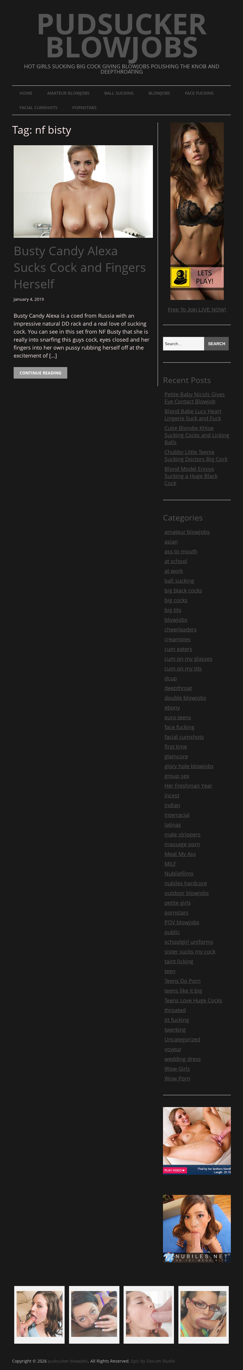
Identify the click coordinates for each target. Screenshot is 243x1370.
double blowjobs (185, 697)
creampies (177, 639)
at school (175, 561)
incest (171, 795)
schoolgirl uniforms (188, 941)
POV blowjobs (181, 922)
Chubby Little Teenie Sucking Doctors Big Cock (196, 455)
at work (173, 570)
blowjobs (159, 93)
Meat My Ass (180, 853)
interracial (177, 814)
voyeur (172, 1049)
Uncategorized (182, 1039)
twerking (175, 1029)
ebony (172, 707)
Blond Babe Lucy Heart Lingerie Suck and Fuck (192, 415)
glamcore (176, 756)
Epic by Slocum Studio (153, 1361)
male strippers (182, 834)
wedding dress (182, 1058)
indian (172, 805)
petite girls (177, 902)
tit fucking (176, 1019)
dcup (170, 678)
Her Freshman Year (188, 785)
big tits (172, 609)
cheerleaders (180, 629)
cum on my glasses (188, 658)
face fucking (199, 93)
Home (26, 93)
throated (175, 1010)
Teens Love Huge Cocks (193, 1000)
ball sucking (119, 93)
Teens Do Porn (182, 980)
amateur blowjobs (68, 93)
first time (175, 746)
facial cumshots (38, 107)
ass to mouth (180, 551)
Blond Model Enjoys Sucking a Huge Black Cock (191, 476)
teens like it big (183, 990)
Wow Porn (177, 1078)
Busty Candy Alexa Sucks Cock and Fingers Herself (80, 267)
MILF (170, 863)
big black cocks (183, 590)
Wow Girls (177, 1068)
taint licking (178, 961)
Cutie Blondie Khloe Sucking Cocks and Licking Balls (196, 435)
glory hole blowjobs (189, 766)
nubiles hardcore (185, 883)
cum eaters (178, 648)
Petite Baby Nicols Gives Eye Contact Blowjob (194, 398)
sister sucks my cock (189, 951)
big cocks (176, 600)
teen (169, 971)
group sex (176, 775)
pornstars (84, 107)
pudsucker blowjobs (121, 35)
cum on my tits (183, 668)
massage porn (182, 844)
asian (171, 541)
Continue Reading (40, 373)
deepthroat (178, 688)
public (172, 932)
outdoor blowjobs (186, 892)
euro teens (177, 717)
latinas (172, 824)
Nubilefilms (179, 873)
